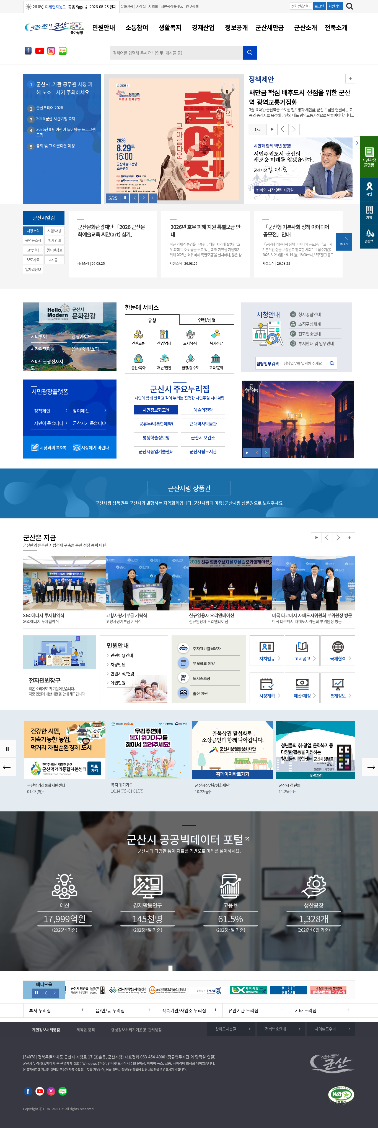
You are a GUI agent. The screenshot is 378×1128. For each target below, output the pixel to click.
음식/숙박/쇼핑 (85, 348)
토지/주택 (190, 343)
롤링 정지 (124, 198)
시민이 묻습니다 (48, 423)
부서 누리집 (40, 1010)
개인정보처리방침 (46, 1029)
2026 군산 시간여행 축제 (55, 118)
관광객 (369, 241)
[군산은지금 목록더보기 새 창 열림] (349, 537)
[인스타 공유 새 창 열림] (51, 1091)
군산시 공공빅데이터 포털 (185, 839)
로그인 (319, 6)
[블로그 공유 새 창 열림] (63, 1091)
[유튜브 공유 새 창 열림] (40, 53)
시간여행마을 (43, 348)
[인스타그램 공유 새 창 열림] (51, 53)
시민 (369, 194)
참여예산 (81, 410)
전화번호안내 (300, 6)
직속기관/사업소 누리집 (184, 1010)
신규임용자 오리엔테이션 (211, 615)
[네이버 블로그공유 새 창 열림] (63, 53)
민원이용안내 (121, 655)
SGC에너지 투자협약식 (43, 615)
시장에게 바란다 (95, 447)
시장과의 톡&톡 (53, 447)
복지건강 (216, 343)
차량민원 (117, 664)
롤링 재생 (272, 129)
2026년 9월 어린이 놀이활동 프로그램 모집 (65, 132)
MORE (344, 243)
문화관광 (127, 6)
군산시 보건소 (203, 437)
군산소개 (305, 27)
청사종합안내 (309, 314)
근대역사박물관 (203, 423)
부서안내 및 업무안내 (316, 343)
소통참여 (136, 27)
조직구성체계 (309, 324)
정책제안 (42, 410)
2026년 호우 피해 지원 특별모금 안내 (205, 230)
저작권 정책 (85, 1029)
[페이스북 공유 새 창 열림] (28, 53)
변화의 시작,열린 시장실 (275, 190)
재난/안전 (164, 367)
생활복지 (170, 27)
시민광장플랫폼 (172, 6)
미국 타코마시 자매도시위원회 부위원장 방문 (312, 615)
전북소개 (336, 27)
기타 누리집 (306, 1010)
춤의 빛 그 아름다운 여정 (55, 145)
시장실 (141, 6)
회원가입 (334, 6)
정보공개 (236, 27)
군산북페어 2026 (49, 107)
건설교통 (138, 343)
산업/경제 (164, 343)
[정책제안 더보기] (350, 78)
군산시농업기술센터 (156, 451)
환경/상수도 (190, 367)
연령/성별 (207, 320)
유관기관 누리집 (243, 1010)
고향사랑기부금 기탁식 (126, 615)
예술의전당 (203, 409)
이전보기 (134, 198)
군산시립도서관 (203, 451)
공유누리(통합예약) (156, 423)
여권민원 (117, 683)
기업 (369, 217)
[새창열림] (77, 29)
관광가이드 (82, 336)
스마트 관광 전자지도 (47, 364)
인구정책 (192, 6)
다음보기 (143, 198)
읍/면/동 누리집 (110, 1010)
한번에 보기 (153, 198)
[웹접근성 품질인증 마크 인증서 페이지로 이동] (341, 1096)
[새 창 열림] (174, 140)
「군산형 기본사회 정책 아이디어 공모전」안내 (296, 230)
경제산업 (203, 27)
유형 (152, 320)
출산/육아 (138, 367)
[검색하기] (349, 6)
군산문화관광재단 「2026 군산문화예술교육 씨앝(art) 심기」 (111, 230)
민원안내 (103, 27)
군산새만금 (269, 27)
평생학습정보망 (156, 437)
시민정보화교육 (156, 409)
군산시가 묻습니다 (89, 423)
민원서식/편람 (122, 674)
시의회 (153, 6)
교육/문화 (216, 367)
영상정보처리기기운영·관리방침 (136, 1029)
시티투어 (39, 336)
